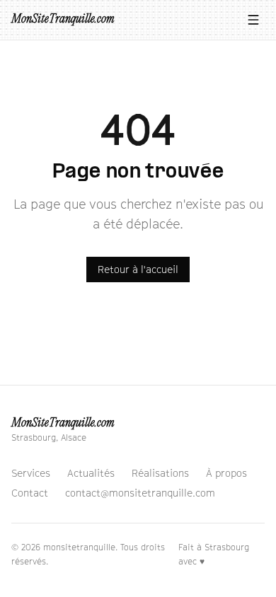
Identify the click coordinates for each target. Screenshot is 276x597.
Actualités (91, 473)
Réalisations (160, 473)
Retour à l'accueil (138, 269)
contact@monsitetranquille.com (140, 493)
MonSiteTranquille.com (62, 19)
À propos (226, 473)
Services (30, 473)
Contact (29, 493)
